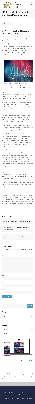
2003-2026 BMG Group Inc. (17, 392)
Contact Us (29, 398)
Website (4, 289)
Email (3, 282)
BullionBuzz (6, 24)
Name (3, 275)
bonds (21, 44)
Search (4, 303)
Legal (12, 398)
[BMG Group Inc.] (12, 4)
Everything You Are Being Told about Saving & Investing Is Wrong (9, 376)
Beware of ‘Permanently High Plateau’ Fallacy (17, 221)
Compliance (6, 398)
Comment (5, 256)
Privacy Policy (20, 398)
